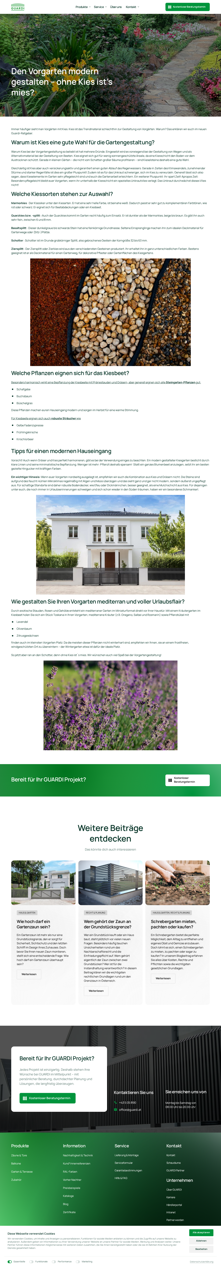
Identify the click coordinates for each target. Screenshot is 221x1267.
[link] (43, 882)
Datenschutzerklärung (201, 1262)
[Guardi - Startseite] (17, 6)
